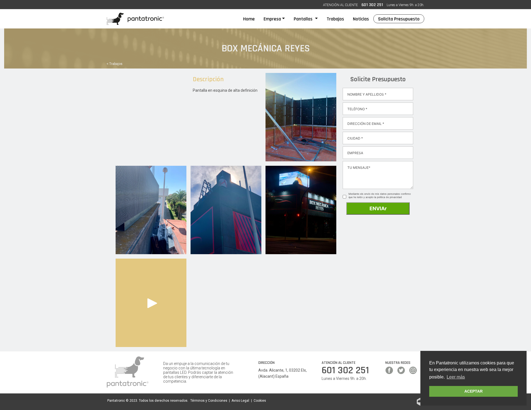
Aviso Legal (240, 401)
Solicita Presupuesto (399, 19)
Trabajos (335, 19)
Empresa (272, 19)
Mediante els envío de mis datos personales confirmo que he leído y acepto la (379, 195)
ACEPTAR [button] (473, 391)
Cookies (260, 401)
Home (251, 18)
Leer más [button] (456, 377)
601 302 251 (372, 5)
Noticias (361, 19)
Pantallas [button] (304, 19)
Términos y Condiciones (208, 401)
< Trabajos (114, 64)
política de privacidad (389, 197)
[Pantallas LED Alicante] (135, 18)
